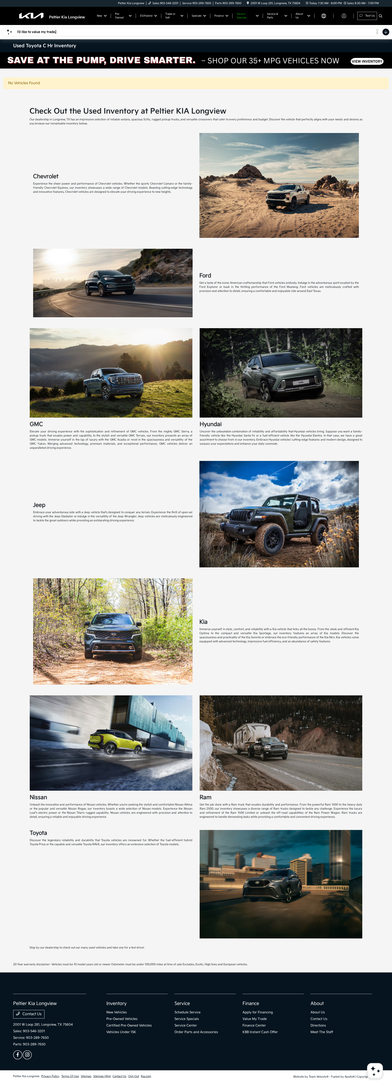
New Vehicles (116, 1012)
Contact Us (32, 1014)
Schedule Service (187, 1012)
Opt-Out (133, 1076)
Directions (318, 1025)
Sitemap (86, 1076)
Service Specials (186, 1019)
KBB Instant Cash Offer (260, 1032)
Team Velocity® (318, 1076)
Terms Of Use (70, 1076)
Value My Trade (255, 1019)
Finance (251, 1003)
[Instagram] (27, 1054)
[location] (248, 3)
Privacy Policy (50, 1076)
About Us (318, 1012)
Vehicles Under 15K (121, 1032)
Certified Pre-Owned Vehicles (129, 1025)
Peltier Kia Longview (26, 1076)
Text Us (370, 15)
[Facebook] (17, 1054)
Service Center (185, 1025)
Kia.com (146, 1076)
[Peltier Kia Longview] (52, 16)
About (317, 1003)
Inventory (116, 1003)
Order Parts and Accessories (196, 1032)
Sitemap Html (102, 1076)
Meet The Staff (322, 1032)
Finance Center (254, 1025)
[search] (380, 16)
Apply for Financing (258, 1012)
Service (182, 1003)
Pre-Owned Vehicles (121, 1019)
